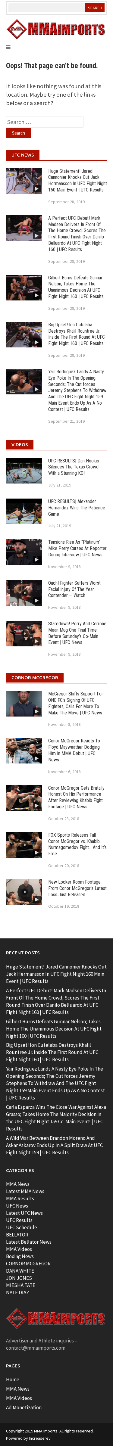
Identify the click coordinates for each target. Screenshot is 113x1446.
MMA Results (20, 1198)
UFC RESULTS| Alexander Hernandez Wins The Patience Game (76, 508)
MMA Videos (19, 1249)
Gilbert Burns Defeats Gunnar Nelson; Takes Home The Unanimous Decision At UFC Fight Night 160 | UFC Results (76, 287)
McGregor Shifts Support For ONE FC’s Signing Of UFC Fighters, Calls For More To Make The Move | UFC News (75, 703)
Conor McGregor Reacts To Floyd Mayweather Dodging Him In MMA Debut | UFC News (74, 750)
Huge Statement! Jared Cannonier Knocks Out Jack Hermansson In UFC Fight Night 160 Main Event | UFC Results (77, 180)
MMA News (18, 1184)
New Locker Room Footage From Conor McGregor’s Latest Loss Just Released (77, 888)
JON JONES (19, 1278)
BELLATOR (17, 1234)
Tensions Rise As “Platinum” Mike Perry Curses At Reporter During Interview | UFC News (77, 548)
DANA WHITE (20, 1270)
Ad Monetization (24, 1407)
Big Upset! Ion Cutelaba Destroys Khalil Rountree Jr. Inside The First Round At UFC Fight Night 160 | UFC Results (76, 334)
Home (12, 1379)
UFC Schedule (21, 1227)
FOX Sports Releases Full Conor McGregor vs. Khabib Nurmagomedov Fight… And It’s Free (77, 844)
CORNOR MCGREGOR (28, 1263)
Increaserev (40, 1438)
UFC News (17, 1205)
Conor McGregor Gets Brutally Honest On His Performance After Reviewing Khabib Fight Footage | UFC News (76, 797)
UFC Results (19, 1220)
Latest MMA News (25, 1191)
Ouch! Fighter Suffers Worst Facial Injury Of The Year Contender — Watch (74, 589)
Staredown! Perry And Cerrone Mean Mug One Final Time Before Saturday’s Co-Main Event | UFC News (77, 633)
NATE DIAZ (17, 1292)
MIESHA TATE (20, 1285)
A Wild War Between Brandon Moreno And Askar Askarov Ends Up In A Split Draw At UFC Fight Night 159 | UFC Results (54, 1145)
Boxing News (20, 1256)
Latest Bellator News (29, 1242)
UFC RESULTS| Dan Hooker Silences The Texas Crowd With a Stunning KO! (74, 467)
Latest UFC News (24, 1213)
